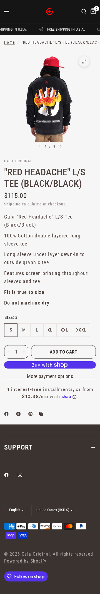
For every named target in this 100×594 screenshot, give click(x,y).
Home (9, 42)
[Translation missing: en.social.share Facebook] (7, 414)
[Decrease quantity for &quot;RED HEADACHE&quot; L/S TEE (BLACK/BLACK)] (8, 351)
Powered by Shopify (25, 561)
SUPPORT (18, 447)
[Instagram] (24, 475)
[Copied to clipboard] (42, 414)
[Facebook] (10, 475)
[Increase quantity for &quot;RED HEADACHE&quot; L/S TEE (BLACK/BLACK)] (24, 351)
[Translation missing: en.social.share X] (19, 414)
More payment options (50, 376)
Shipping (12, 204)
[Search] (84, 11)
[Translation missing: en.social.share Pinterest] (31, 414)
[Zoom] (84, 61)
